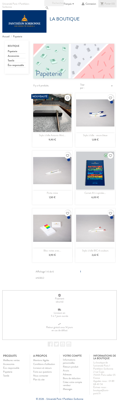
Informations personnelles (69, 361)
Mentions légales (41, 360)
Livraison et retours (42, 368)
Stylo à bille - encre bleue (95, 135)
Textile (11, 60)
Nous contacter (40, 375)
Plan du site (38, 379)
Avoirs (66, 370)
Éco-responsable (16, 65)
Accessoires (13, 56)
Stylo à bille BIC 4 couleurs (95, 250)
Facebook (50, 344)
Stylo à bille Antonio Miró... (52, 135)
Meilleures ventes (11, 360)
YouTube (62, 344)
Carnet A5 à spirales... (95, 193)
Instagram (68, 344)
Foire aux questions (42, 372)
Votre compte (72, 356)
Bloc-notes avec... (52, 250)
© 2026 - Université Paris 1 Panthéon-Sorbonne (59, 399)
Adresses (67, 374)
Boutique (13, 46)
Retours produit (70, 366)
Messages (67, 389)
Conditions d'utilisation (44, 364)
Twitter (56, 344)
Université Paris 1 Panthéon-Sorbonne (16, 5)
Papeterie (12, 51)
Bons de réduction (72, 378)
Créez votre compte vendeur (72, 383)
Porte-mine (52, 193)
